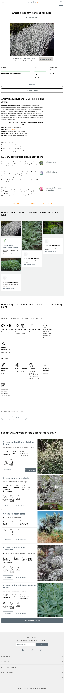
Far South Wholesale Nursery (10, 247)
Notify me (32, 84)
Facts (33, 203)
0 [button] (61, 1)
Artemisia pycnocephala (16, 478)
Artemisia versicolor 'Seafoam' (14, 548)
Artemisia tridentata (14, 513)
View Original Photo (8, 254)
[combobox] (13, 470)
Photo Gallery (17, 203)
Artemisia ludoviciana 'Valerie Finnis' (19, 586)
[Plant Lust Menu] (3, 2)
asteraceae (12, 129)
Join (42, 644)
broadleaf (6, 418)
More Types (47, 203)
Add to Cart (31, 470)
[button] (32, 90)
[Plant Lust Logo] (33, 2)
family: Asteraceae (19, 418)
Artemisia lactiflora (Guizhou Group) (18, 443)
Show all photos (45, 59)
